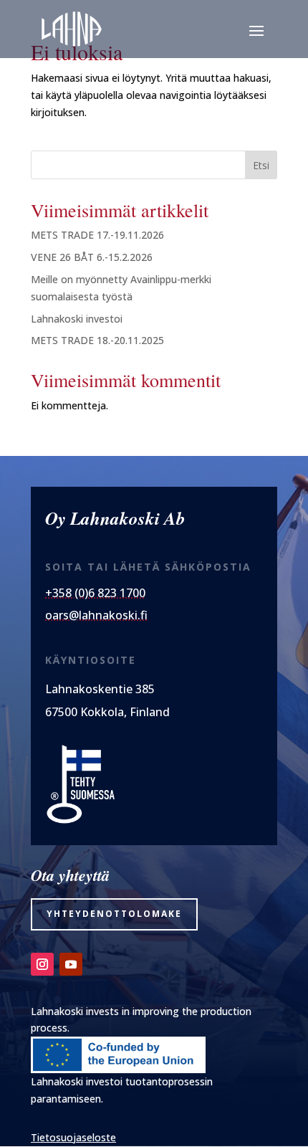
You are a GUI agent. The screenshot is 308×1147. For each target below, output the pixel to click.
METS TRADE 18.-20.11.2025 (97, 340)
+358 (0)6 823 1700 (95, 593)
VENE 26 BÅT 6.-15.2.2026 (92, 257)
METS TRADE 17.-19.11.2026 (97, 235)
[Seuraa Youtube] (70, 964)
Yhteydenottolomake (114, 914)
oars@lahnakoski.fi (96, 615)
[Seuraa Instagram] (42, 964)
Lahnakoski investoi (76, 318)
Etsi (261, 165)
